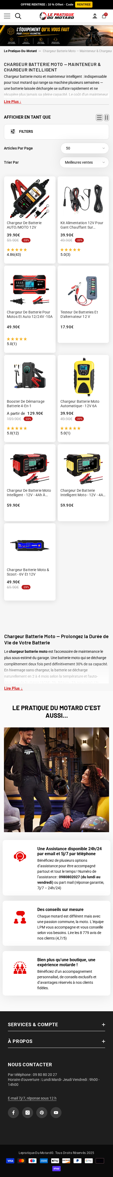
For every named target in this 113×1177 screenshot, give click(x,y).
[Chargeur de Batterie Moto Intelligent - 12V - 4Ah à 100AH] (30, 466)
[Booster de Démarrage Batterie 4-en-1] (30, 377)
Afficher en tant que (27, 117)
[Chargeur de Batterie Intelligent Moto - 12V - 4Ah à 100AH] (83, 466)
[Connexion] (95, 16)
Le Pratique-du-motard (20, 51)
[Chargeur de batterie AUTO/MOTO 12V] (30, 198)
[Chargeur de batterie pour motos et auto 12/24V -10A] (30, 287)
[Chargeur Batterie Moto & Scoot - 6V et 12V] (30, 545)
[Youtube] (55, 1112)
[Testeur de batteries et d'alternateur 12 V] (83, 287)
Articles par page (18, 148)
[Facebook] (13, 1112)
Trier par (11, 162)
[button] (84, 148)
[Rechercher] (18, 16)
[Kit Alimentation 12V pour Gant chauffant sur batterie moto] (83, 198)
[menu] (7, 16)
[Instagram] (27, 1112)
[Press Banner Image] (56, 779)
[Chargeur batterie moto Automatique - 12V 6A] (83, 377)
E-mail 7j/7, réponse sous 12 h (32, 1098)
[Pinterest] (41, 1112)
